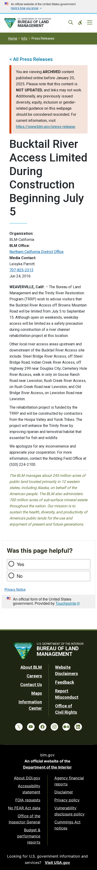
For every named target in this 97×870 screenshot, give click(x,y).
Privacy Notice (15, 589)
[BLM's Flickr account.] (66, 727)
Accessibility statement (29, 789)
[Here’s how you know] (48, 6)
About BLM (31, 667)
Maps (36, 693)
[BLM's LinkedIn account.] (78, 727)
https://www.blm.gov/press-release (45, 126)
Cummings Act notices (67, 825)
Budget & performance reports (28, 836)
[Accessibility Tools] (80, 22)
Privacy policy (67, 800)
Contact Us (31, 684)
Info (24, 38)
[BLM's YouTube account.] (31, 727)
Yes (20, 564)
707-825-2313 (21, 270)
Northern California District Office (36, 252)
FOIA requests (27, 800)
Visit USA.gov (57, 862)
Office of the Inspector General (24, 819)
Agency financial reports (69, 781)
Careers (34, 675)
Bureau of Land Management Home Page (37, 23)
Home (12, 38)
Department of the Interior (47, 767)
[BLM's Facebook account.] (42, 727)
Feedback (64, 682)
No (20, 575)
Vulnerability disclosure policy (69, 811)
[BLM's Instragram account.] (54, 727)
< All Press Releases (31, 59)
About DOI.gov (27, 778)
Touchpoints (66, 603)
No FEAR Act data (24, 808)
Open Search (70, 22)
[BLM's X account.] (19, 727)
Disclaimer (63, 792)
